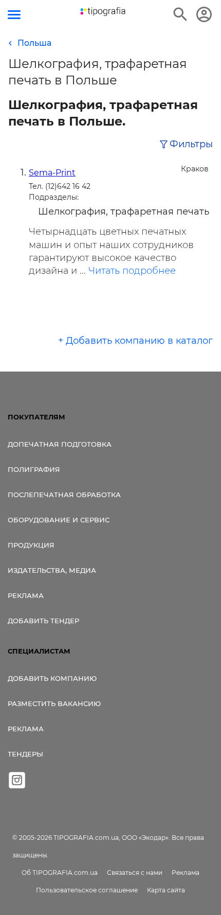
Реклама (26, 595)
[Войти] (204, 14)
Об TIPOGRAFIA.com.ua (60, 872)
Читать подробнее (132, 270)
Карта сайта (166, 890)
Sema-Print (52, 173)
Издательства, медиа (52, 570)
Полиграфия (34, 469)
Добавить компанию (52, 678)
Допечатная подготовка (60, 444)
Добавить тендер (43, 621)
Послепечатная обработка (64, 494)
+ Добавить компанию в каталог (135, 340)
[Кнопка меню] (14, 14)
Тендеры (25, 754)
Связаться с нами (134, 872)
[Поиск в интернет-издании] (180, 14)
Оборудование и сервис (58, 520)
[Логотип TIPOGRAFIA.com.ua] (102, 11)
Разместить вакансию (54, 703)
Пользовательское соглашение (87, 890)
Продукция (31, 545)
